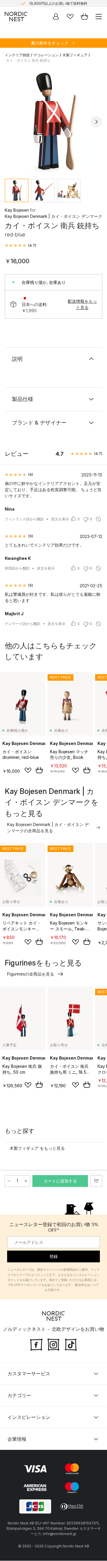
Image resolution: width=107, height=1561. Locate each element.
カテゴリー (19, 1396)
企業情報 (16, 1439)
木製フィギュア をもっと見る (37, 1148)
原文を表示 (60, 519)
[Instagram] (53, 1344)
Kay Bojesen (17, 210)
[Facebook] (36, 1344)
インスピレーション (28, 1417)
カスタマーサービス (28, 1374)
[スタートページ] (16, 16)
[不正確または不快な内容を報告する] (98, 519)
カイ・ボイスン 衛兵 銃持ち (28, 60)
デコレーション (46, 55)
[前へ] (11, 122)
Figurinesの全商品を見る (30, 973)
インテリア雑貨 (17, 55)
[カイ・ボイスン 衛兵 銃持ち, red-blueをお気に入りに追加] (96, 1181)
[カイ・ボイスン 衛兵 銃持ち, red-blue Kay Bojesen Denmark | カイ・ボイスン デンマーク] (53, 121)
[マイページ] (56, 16)
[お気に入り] (70, 16)
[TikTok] (70, 1344)
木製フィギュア (74, 55)
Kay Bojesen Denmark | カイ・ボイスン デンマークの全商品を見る (48, 827)
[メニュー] (99, 16)
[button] (20, 245)
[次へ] (96, 122)
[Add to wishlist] (28, 770)
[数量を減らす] (9, 1181)
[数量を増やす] (26, 1181)
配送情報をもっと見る (82, 304)
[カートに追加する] (39, 770)
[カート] (84, 16)
